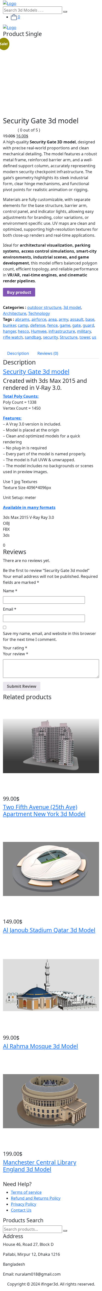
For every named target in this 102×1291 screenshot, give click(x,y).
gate (76, 325)
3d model (72, 307)
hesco (23, 331)
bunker (9, 325)
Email (9, 609)
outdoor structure (44, 307)
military (84, 331)
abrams (22, 319)
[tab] (18, 353)
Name (10, 591)
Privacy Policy (23, 1204)
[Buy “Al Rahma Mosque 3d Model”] (4, 1031)
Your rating (15, 648)
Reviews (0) (47, 353)
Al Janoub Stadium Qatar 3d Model (49, 930)
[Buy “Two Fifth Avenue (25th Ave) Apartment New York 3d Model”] (4, 792)
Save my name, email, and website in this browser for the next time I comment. (49, 636)
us (94, 337)
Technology (39, 313)
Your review (15, 654)
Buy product (19, 292)
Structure (68, 337)
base (89, 319)
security (50, 337)
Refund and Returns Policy (35, 1198)
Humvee (39, 331)
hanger (9, 331)
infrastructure (62, 331)
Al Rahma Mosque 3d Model (40, 1046)
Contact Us (21, 1210)
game (65, 325)
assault (76, 319)
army (63, 319)
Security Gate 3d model (36, 371)
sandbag (33, 337)
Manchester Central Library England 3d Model (39, 1165)
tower (84, 337)
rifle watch (13, 337)
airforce (38, 319)
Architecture (14, 313)
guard (88, 325)
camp (23, 325)
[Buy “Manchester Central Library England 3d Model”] (4, 1147)
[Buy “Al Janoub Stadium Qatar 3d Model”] (4, 915)
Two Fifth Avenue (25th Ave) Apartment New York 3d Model (44, 810)
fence (52, 325)
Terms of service (26, 1192)
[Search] (65, 1230)
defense (37, 325)
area (52, 319)
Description (18, 353)
